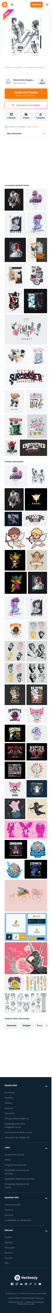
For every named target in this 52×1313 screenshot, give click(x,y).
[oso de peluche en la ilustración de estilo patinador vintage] (14, 522)
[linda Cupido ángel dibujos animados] (15, 732)
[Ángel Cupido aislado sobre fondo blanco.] (15, 799)
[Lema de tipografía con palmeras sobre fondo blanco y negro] (15, 324)
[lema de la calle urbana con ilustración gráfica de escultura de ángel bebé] (16, 223)
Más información (14, 133)
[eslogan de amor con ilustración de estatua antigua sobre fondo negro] (14, 200)
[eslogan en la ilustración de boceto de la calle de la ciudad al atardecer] (15, 350)
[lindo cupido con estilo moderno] (15, 777)
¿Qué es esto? (32, 127)
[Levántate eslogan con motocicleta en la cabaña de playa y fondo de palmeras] (15, 375)
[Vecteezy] (5, 5)
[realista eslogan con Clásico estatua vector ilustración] (17, 713)
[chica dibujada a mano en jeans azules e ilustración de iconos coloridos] (13, 477)
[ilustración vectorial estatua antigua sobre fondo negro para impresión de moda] (15, 299)
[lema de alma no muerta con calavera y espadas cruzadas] (33, 593)
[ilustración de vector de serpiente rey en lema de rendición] (25, 499)
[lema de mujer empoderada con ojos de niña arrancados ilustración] (18, 619)
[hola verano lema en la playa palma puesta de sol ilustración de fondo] (17, 456)
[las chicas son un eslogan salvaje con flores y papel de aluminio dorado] (15, 547)
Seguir (42, 83)
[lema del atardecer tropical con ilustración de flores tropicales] (25, 429)
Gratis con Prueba (26, 94)
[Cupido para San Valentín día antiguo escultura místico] (15, 1253)
